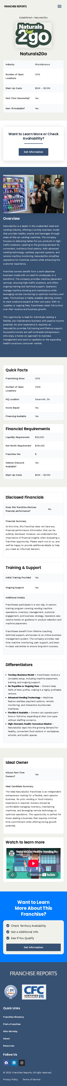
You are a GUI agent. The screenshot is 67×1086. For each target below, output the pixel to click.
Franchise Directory (13, 1017)
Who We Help (10, 1031)
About (6, 1038)
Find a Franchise (12, 1024)
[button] (59, 6)
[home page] (15, 6)
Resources (8, 1045)
